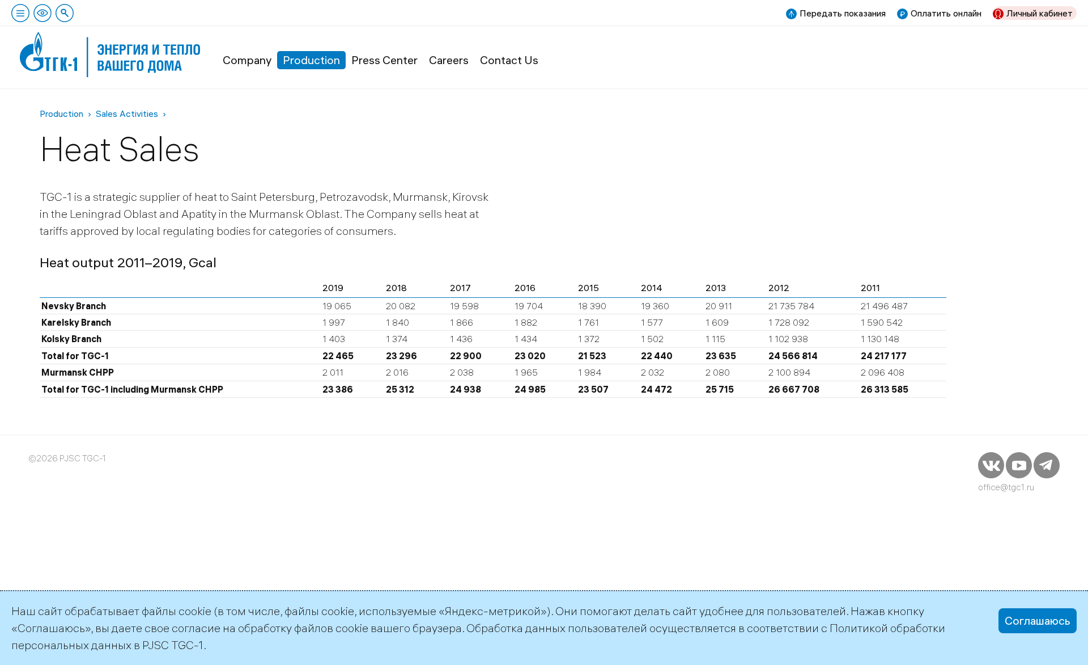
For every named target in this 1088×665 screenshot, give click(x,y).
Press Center (384, 60)
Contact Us (509, 60)
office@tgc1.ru (1006, 487)
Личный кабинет (1039, 13)
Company (247, 60)
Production (311, 60)
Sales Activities (127, 113)
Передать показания (843, 13)
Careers (449, 60)
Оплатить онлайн (946, 13)
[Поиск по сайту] (65, 13)
